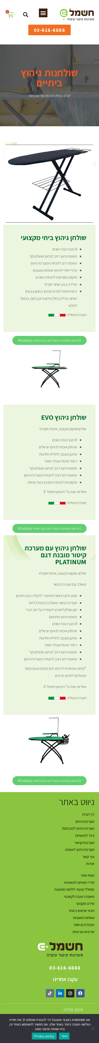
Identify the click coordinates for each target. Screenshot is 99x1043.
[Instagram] (70, 993)
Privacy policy (44, 1036)
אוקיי (64, 1036)
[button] (43, 13)
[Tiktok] (50, 993)
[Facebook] (80, 993)
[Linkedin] (60, 993)
